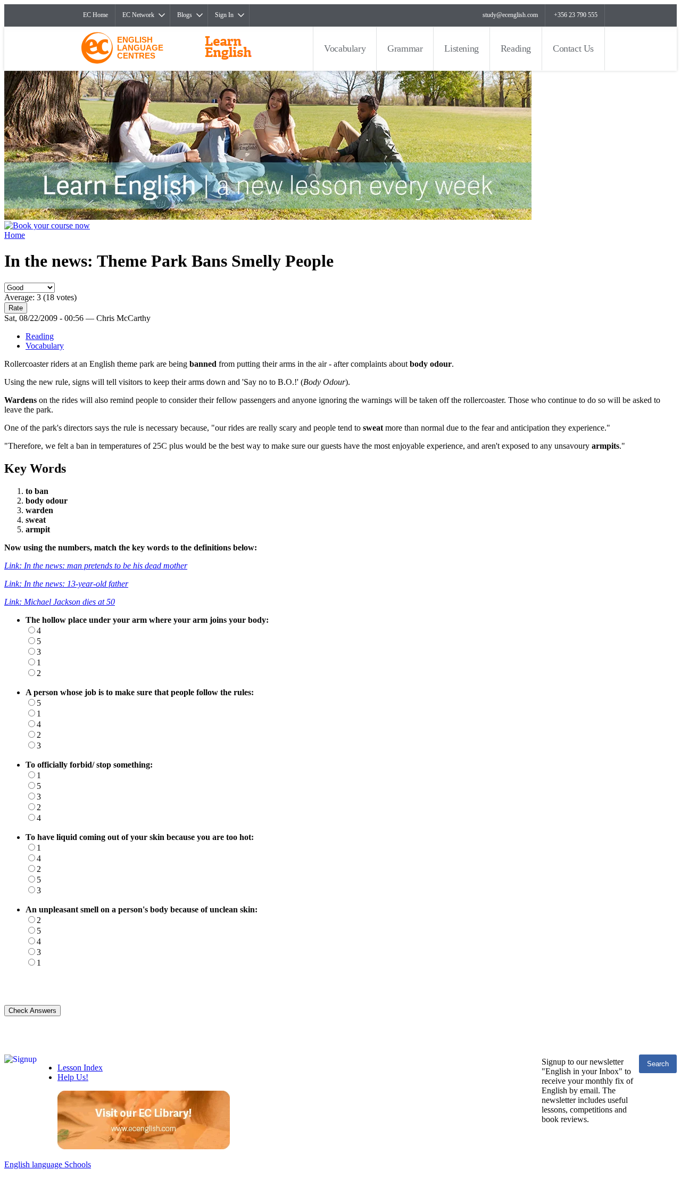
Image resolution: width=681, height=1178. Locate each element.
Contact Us (573, 48)
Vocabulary (345, 48)
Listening (461, 48)
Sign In (224, 15)
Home (14, 235)
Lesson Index (80, 1067)
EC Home (95, 15)
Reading (516, 48)
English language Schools (47, 1164)
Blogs (184, 15)
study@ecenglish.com (510, 15)
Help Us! (72, 1077)
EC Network (138, 15)
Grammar (404, 48)
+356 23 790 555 (575, 15)
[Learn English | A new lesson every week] (267, 216)
